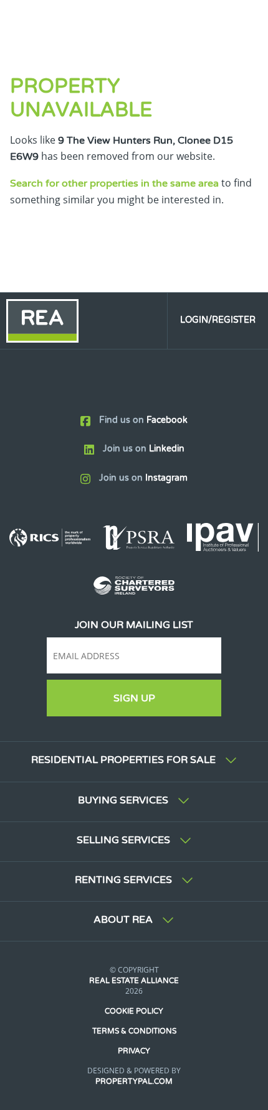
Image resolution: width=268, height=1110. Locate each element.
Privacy (134, 1051)
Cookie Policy (134, 1011)
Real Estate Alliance (134, 980)
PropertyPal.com (134, 1081)
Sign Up (134, 698)
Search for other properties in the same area (114, 183)
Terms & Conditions (134, 1031)
